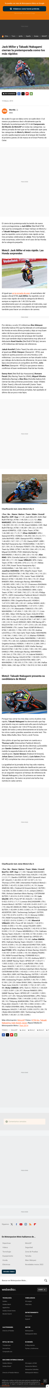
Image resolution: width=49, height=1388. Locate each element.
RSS (30, 1224)
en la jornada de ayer (21, 293)
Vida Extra (28, 1304)
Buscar (46, 1281)
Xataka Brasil (7, 1366)
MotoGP (44, 36)
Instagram (25, 1224)
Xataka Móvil (7, 1304)
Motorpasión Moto (31, 1334)
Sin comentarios (10, 94)
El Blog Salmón (30, 1345)
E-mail (31, 93)
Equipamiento (8, 1256)
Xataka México (7, 1363)
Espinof (27, 1319)
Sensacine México (31, 1366)
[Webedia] (9, 1291)
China (6, 36)
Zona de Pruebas (31, 1252)
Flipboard (27, 93)
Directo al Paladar (8, 1331)
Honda (5, 1260)
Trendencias (7, 1345)
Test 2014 (23, 1025)
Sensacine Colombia (31, 1369)
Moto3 (41, 1030)
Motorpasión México (31, 1372)
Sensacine (28, 1316)
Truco (13, 36)
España (28, 36)
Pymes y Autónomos (31, 1348)
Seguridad (29, 1247)
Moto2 (32, 1030)
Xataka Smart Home (9, 1311)
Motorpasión (29, 1331)
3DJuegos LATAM (31, 1363)
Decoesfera (6, 1348)
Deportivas (7, 1243)
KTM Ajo (35, 1020)
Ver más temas (9, 1271)
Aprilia (21, 36)
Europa (36, 36)
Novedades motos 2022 (34, 1265)
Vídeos (5, 1247)
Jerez (23, 1030)
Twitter (23, 93)
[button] (13, 110)
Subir (40, 1289)
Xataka (5, 1301)
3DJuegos (28, 1301)
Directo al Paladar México (11, 1372)
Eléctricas (6, 1265)
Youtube (21, 1224)
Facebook (19, 93)
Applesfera (6, 1307)
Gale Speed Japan (19, 1023)
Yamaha (28, 1256)
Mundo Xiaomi (7, 1314)
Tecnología (7, 1252)
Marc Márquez (30, 1260)
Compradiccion (7, 1351)
